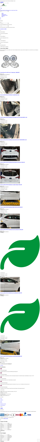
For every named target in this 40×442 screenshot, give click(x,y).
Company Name (10, 436)
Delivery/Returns (6, 10)
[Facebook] (2, 2)
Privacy (1, 402)
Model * (9, 439)
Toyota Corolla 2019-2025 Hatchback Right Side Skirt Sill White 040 (11, 207)
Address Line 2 (9, 427)
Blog (16, 10)
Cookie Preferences (2, 405)
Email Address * (10, 435)
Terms (1, 401)
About (3, 10)
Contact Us (14, 10)
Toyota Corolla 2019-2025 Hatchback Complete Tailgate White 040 (11, 184)
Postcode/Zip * (9, 429)
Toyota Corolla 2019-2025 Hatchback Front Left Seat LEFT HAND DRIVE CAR (13, 139)
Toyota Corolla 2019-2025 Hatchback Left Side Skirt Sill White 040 (11, 356)
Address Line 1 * (10, 426)
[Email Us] (1, 2)
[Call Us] (0, 2)
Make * (9, 438)
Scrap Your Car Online (10, 10)
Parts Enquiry (2, 441)
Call (0, 365)
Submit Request (2, 430)
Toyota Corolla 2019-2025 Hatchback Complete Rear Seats (9, 94)
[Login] (1, 8)
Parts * (8, 440)
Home (1, 10)
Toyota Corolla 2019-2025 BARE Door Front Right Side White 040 (11, 292)
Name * (9, 423)
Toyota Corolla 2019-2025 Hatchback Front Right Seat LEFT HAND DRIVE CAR (13, 117)
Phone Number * (10, 425)
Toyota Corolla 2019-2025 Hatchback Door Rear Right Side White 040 (11, 229)
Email (2, 365)
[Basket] (0, 9)
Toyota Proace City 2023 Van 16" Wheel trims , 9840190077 (10, 72)
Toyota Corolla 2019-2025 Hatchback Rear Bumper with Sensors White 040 (12, 162)
